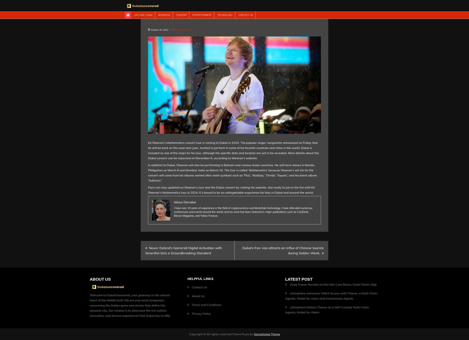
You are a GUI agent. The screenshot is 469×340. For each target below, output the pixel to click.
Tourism (181, 15)
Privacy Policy (201, 313)
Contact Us (245, 15)
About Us (198, 296)
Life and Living (143, 15)
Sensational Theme (267, 334)
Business (164, 15)
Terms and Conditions (206, 305)
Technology (225, 15)
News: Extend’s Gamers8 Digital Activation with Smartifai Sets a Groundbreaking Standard (183, 250)
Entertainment (202, 15)
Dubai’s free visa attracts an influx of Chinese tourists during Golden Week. (283, 250)
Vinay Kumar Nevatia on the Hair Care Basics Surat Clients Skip (333, 284)
